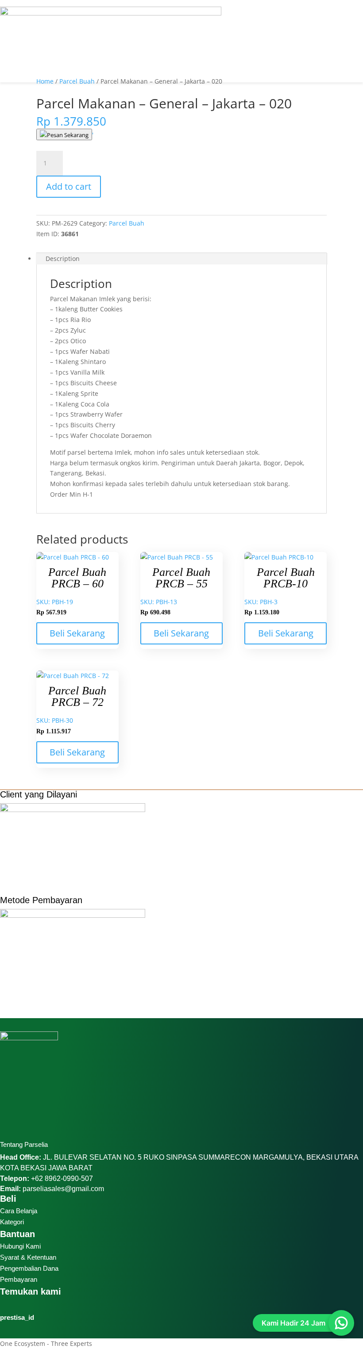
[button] (181, 3)
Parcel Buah (77, 81)
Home (45, 81)
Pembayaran (18, 1279)
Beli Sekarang (77, 633)
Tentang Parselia (24, 1144)
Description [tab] (63, 258)
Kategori (12, 1222)
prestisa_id (17, 1317)
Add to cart (68, 186)
